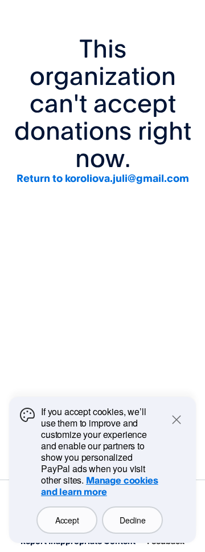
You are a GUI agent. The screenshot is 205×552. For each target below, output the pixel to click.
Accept (67, 520)
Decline (132, 520)
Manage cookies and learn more (99, 485)
